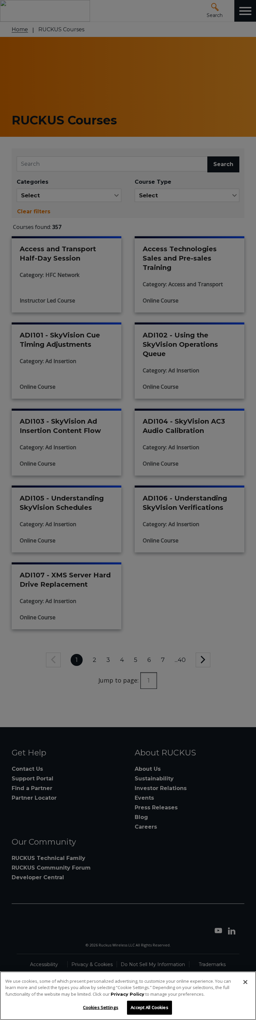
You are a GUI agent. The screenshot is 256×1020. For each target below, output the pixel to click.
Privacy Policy (127, 994)
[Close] (245, 982)
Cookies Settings (100, 1007)
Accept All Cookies (149, 1007)
